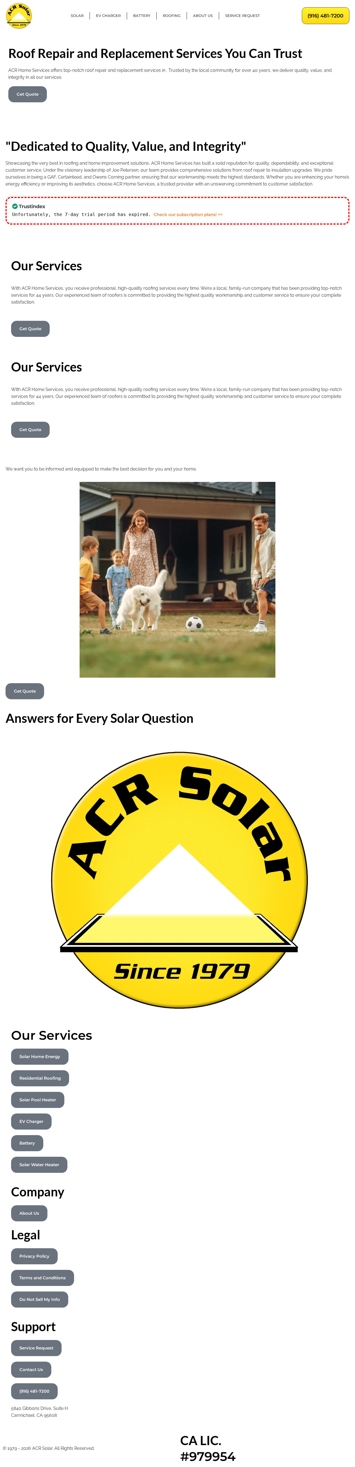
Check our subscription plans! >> (188, 214)
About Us (203, 16)
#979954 (208, 1456)
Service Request (242, 16)
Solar (77, 16)
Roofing (172, 16)
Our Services (51, 1035)
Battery (141, 16)
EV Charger (108, 16)
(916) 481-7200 (325, 16)
